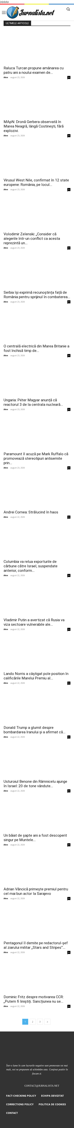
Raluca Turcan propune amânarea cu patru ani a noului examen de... (34, 70)
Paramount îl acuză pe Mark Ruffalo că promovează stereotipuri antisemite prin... (36, 458)
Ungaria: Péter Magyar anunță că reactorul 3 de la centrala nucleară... (33, 402)
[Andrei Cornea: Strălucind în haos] (37, 491)
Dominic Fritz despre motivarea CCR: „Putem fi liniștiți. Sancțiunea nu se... (34, 999)
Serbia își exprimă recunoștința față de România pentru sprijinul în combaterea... (37, 294)
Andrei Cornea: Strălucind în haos (31, 512)
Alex (6, 77)
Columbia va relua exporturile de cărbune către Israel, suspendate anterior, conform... (30, 566)
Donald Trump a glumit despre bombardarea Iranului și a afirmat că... (35, 729)
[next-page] (47, 1022)
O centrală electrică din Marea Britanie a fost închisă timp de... (36, 348)
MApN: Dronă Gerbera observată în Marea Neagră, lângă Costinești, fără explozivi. (34, 126)
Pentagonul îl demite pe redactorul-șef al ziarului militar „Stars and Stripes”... (36, 945)
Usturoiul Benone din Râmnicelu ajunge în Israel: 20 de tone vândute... (35, 783)
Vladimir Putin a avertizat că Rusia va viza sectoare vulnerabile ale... (34, 622)
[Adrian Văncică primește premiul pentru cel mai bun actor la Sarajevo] (37, 868)
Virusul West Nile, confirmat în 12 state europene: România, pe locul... (36, 182)
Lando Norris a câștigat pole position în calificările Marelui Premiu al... (36, 676)
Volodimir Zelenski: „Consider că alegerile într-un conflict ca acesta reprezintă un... (32, 238)
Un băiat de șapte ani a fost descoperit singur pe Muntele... (35, 837)
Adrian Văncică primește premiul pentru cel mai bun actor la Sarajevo (36, 891)
